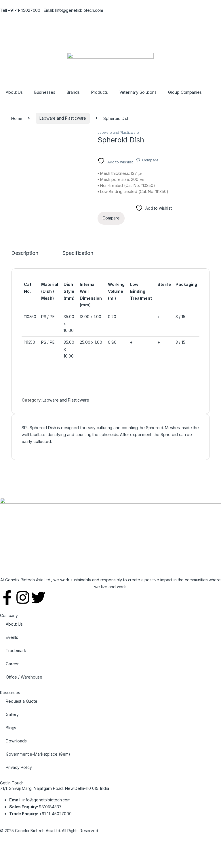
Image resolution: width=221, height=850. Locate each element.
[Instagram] (23, 597)
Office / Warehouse (24, 677)
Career (12, 663)
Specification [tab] (77, 253)
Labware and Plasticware (62, 118)
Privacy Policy (19, 767)
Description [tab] (24, 253)
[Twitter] (38, 597)
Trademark (16, 650)
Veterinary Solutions (138, 92)
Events (12, 637)
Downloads (16, 740)
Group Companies (185, 92)
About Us (14, 92)
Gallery (12, 714)
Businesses (44, 92)
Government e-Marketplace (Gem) (38, 754)
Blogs (11, 727)
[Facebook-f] (7, 597)
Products (99, 92)
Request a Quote (21, 701)
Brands (73, 92)
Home (16, 118)
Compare (150, 160)
